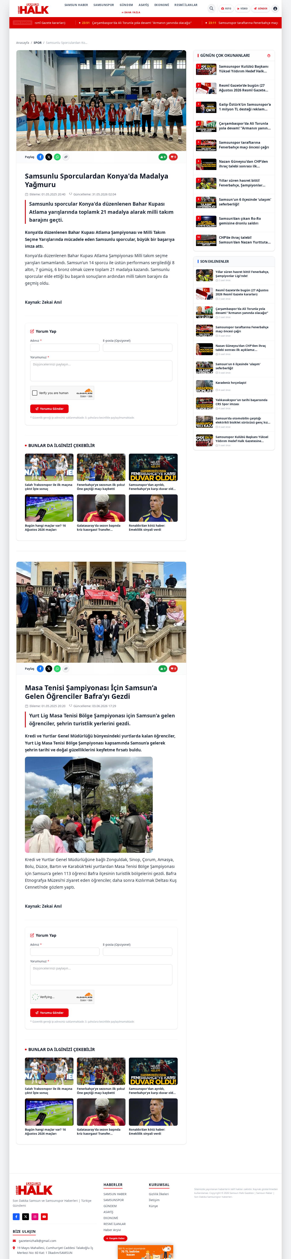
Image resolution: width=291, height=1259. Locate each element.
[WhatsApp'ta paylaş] (57, 157)
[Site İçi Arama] (211, 8)
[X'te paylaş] (48, 157)
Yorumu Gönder (51, 409)
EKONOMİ (161, 5)
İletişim (154, 1200)
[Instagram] (35, 1216)
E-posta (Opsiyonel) (116, 341)
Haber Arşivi (112, 1230)
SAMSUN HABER (76, 5)
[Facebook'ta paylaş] (40, 157)
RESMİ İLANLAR (185, 5)
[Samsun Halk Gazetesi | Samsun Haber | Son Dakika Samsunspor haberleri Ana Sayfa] (33, 8)
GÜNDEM (126, 5)
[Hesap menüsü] (275, 8)
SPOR (38, 43)
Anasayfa (22, 43)
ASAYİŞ (144, 5)
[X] (25, 1216)
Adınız (36, 341)
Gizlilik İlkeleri (159, 1194)
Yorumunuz (39, 357)
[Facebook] (16, 1216)
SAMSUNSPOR (104, 5)
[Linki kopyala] (65, 157)
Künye (153, 1206)
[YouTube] (44, 1216)
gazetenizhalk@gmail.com (37, 1241)
